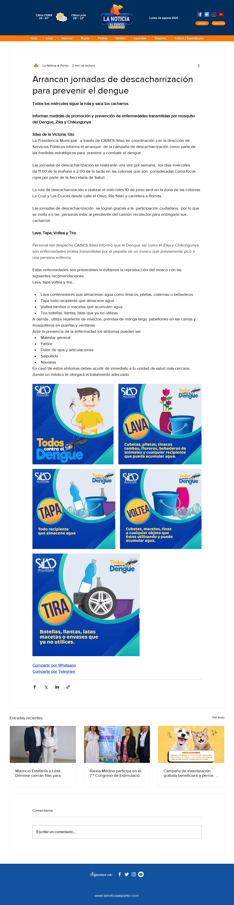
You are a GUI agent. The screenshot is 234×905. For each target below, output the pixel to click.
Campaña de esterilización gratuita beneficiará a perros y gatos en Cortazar (190, 773)
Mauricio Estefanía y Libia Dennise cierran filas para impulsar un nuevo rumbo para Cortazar (42, 773)
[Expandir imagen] (73, 424)
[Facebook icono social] (199, 14)
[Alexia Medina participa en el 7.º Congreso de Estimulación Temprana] (117, 744)
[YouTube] (221, 14)
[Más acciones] (199, 65)
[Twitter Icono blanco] (127, 874)
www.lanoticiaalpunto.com (117, 895)
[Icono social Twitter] (207, 14)
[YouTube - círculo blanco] (141, 874)
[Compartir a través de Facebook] (34, 687)
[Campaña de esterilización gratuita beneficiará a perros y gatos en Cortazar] (191, 744)
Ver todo (218, 717)
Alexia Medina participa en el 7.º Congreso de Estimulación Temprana (116, 773)
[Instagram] (214, 14)
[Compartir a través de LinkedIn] (57, 687)
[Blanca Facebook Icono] (119, 874)
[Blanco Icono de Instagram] (134, 874)
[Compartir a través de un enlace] (68, 687)
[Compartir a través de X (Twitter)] (46, 687)
